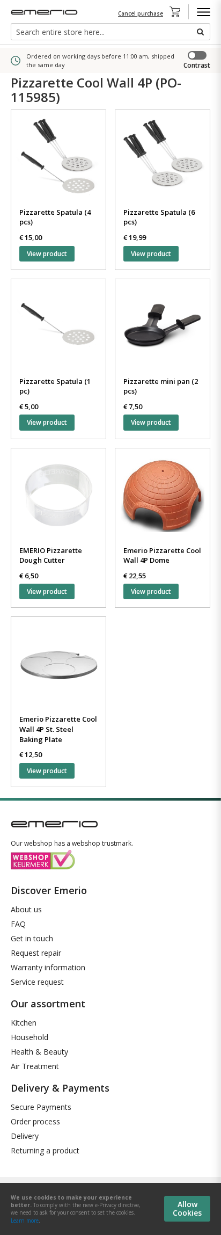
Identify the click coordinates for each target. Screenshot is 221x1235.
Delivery (25, 1136)
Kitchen (23, 1023)
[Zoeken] (199, 32)
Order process (35, 1121)
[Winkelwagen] (178, 11)
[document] (110, 1209)
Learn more (25, 1220)
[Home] (45, 12)
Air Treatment (35, 1066)
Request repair (36, 953)
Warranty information (48, 967)
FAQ (18, 924)
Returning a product (45, 1150)
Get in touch (32, 938)
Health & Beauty (39, 1052)
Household (29, 1037)
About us (26, 909)
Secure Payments (41, 1107)
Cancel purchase (140, 13)
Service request (37, 982)
